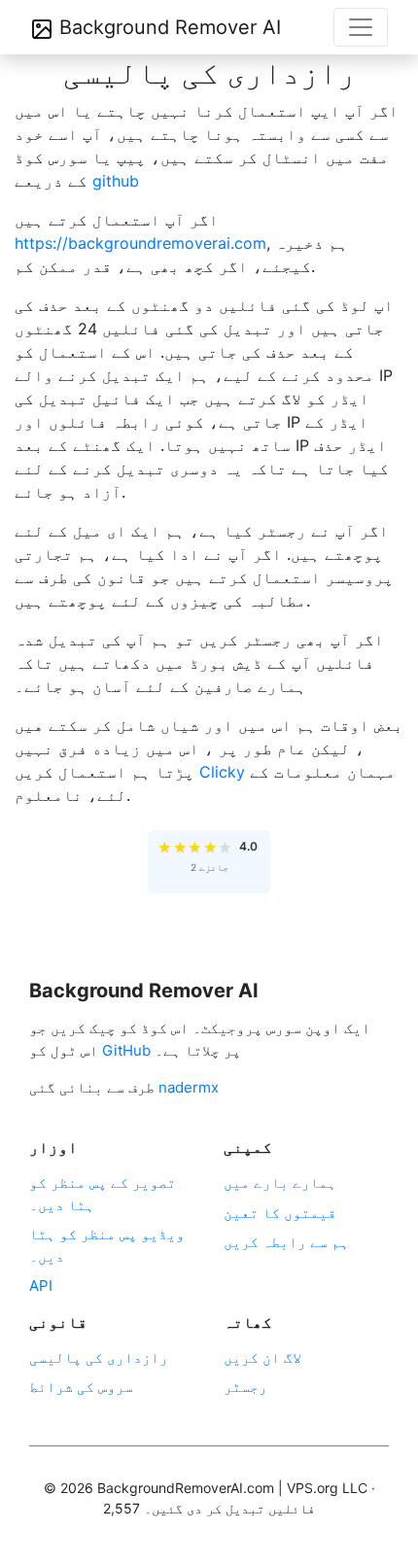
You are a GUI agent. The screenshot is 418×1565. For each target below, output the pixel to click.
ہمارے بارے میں (280, 1182)
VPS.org (312, 1487)
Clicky (222, 772)
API (40, 1285)
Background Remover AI (167, 27)
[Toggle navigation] (360, 27)
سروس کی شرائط (81, 1386)
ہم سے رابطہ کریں (286, 1242)
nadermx (188, 1087)
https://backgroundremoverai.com (140, 243)
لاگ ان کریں (262, 1357)
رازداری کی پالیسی (98, 1357)
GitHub (126, 1050)
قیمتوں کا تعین (280, 1212)
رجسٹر (245, 1386)
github (115, 181)
